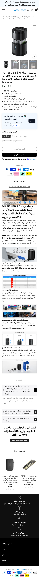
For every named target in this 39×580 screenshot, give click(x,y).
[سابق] (4, 465)
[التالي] (35, 465)
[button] (29, 10)
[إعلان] (19, 4)
